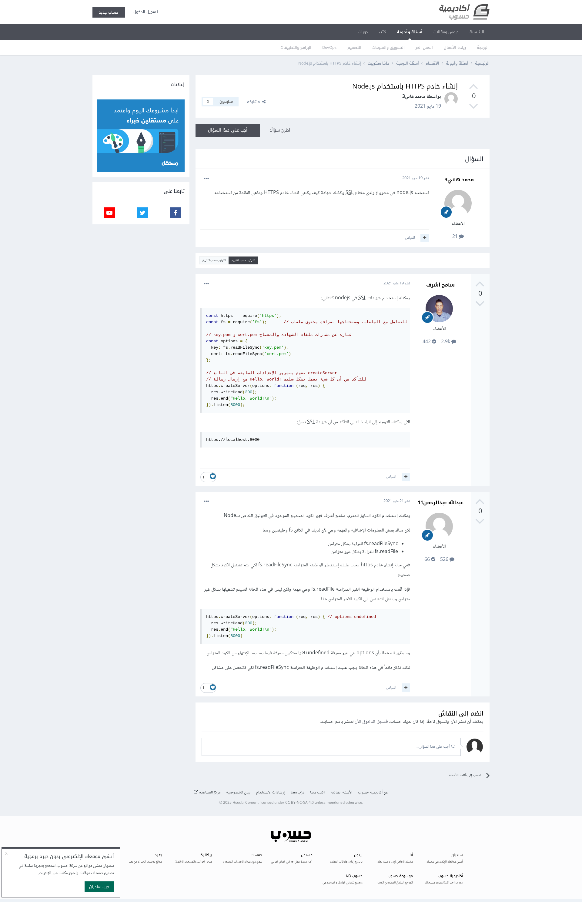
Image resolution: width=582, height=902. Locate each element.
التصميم (354, 47)
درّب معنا (297, 792)
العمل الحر (424, 47)
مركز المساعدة (209, 792)
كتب (382, 32)
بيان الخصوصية (238, 792)
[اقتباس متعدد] (424, 238)
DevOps (329, 47)
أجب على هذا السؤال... (433, 746)
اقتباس (410, 237)
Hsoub (237, 803)
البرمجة (483, 47)
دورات (363, 32)
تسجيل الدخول (144, 11)
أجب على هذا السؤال (227, 130)
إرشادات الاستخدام (270, 792)
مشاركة (254, 102)
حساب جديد (109, 12)
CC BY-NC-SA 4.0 (299, 803)
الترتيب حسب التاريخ (214, 260)
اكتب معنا (317, 792)
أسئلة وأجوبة (410, 32)
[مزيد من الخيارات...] (206, 178)
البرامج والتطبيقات (295, 47)
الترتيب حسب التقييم (243, 260)
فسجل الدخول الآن (371, 722)
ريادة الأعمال (455, 47)
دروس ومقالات (446, 32)
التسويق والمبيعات (388, 47)
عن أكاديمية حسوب (373, 792)
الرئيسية (477, 32)
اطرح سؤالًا (280, 130)
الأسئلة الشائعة (341, 792)
